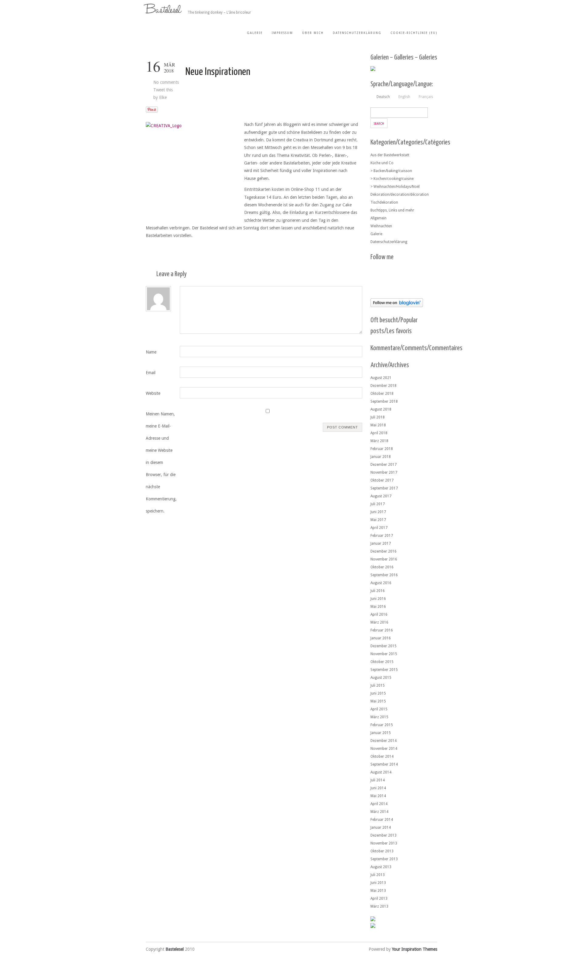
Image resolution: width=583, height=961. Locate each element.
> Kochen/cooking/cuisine (392, 179)
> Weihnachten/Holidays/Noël (395, 186)
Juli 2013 (377, 875)
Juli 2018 (377, 417)
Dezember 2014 (383, 741)
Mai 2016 (378, 606)
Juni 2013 (378, 883)
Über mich (313, 33)
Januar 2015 (380, 733)
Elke (163, 97)
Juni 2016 (378, 599)
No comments (166, 82)
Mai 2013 (378, 890)
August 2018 (380, 409)
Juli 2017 (377, 504)
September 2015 (384, 670)
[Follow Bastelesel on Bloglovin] (396, 305)
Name (151, 352)
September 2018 (384, 401)
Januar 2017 (380, 543)
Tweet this (163, 89)
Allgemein (378, 218)
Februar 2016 (381, 630)
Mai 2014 (378, 796)
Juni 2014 (378, 788)
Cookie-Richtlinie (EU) (413, 33)
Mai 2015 (378, 701)
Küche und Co (382, 163)
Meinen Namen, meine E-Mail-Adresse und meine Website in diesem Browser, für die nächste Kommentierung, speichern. (161, 462)
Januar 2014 (380, 827)
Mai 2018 (378, 425)
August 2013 (380, 867)
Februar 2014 (381, 819)
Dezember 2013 (383, 835)
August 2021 (380, 378)
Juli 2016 (377, 591)
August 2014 (380, 772)
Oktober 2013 (382, 851)
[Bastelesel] (164, 8)
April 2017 (378, 528)
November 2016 (383, 559)
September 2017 (384, 488)
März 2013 (379, 906)
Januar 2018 (380, 457)
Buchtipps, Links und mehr (392, 210)
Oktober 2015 (382, 662)
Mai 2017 (378, 520)
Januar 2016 (380, 638)
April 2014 (378, 804)
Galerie (255, 33)
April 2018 (378, 433)
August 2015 (380, 677)
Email (150, 372)
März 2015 (379, 717)
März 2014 (379, 812)
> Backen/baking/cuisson (391, 171)
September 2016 (384, 575)
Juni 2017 (378, 512)
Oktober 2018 (382, 393)
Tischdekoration (384, 202)
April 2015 (378, 709)
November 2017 (383, 472)
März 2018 (379, 441)
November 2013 (383, 843)
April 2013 (378, 898)
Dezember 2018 (383, 386)
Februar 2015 (381, 725)
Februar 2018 (381, 449)
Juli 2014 (377, 780)
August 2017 (380, 496)
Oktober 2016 (382, 567)
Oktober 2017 (382, 480)
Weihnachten (381, 226)
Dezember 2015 (383, 646)
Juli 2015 (377, 685)
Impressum (282, 33)
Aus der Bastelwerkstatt (389, 155)
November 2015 (383, 654)
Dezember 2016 (383, 551)
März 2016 (379, 622)
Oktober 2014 (382, 756)
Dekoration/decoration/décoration (399, 194)
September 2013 (384, 859)
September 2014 (384, 764)
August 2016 (380, 583)
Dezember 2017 (383, 464)
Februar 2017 (381, 535)
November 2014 (383, 748)
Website (153, 393)
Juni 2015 (378, 693)
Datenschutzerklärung (357, 33)
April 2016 (378, 614)
